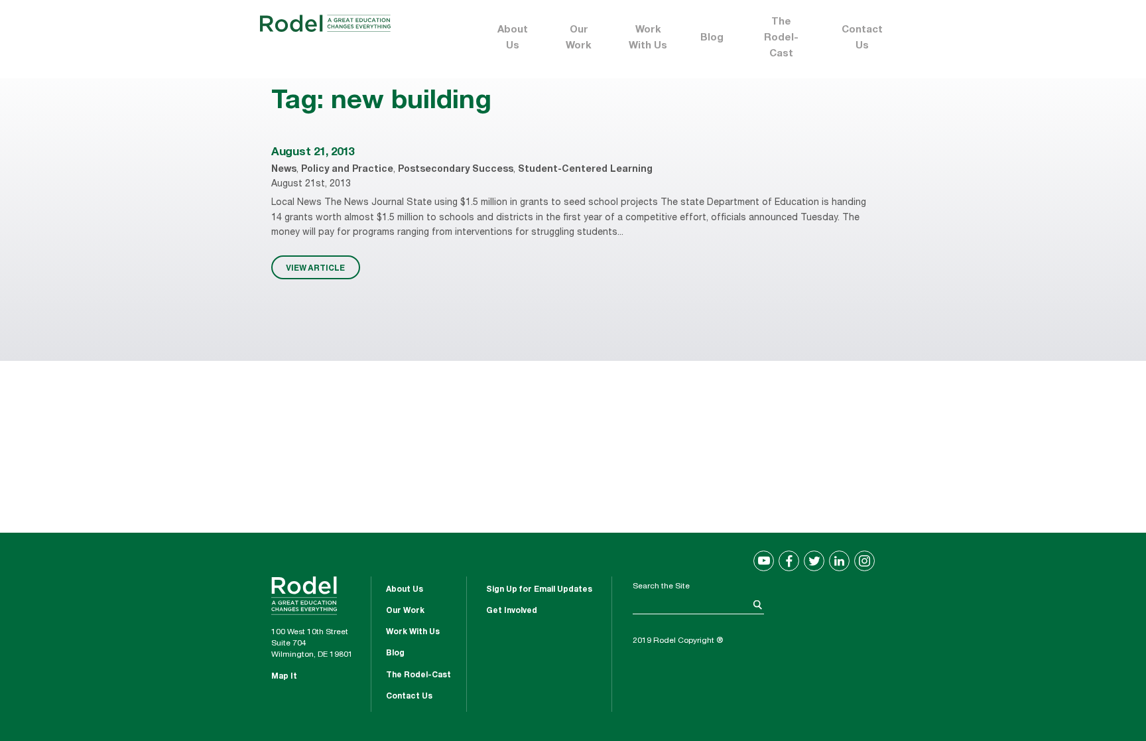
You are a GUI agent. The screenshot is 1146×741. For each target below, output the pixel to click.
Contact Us (862, 38)
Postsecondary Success (455, 169)
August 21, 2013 (312, 153)
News (283, 169)
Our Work (579, 38)
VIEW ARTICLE (315, 267)
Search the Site (661, 586)
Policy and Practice (347, 169)
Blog (712, 38)
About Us (512, 38)
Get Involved (511, 611)
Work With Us (648, 38)
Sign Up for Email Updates (539, 590)
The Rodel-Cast (781, 38)
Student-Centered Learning (585, 169)
